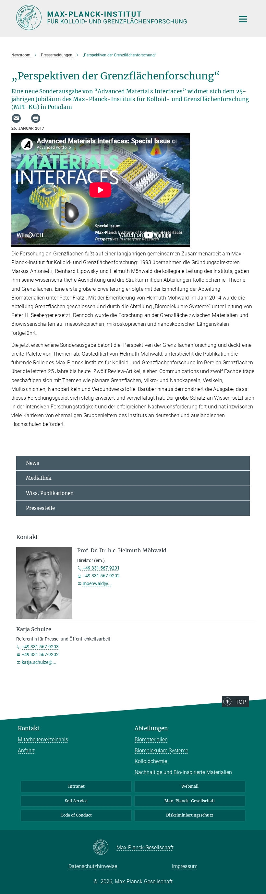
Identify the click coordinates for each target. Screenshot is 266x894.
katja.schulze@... (39, 662)
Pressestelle (40, 508)
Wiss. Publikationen (50, 493)
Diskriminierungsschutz (189, 815)
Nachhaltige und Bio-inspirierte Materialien (183, 772)
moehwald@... (97, 583)
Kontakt (29, 728)
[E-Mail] (16, 118)
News (32, 463)
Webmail (190, 786)
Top (241, 702)
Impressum (185, 866)
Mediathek (38, 478)
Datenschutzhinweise (92, 866)
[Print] (36, 118)
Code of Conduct (76, 815)
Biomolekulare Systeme (161, 750)
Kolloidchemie (151, 761)
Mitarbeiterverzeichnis (43, 739)
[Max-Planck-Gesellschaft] (104, 847)
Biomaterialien (151, 739)
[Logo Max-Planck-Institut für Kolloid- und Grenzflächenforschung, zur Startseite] (121, 17)
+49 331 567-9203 (40, 646)
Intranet (76, 786)
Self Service (76, 800)
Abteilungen (151, 728)
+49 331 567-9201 (101, 568)
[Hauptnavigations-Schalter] (242, 19)
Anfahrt (26, 750)
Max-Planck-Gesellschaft (189, 800)
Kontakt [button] (27, 537)
